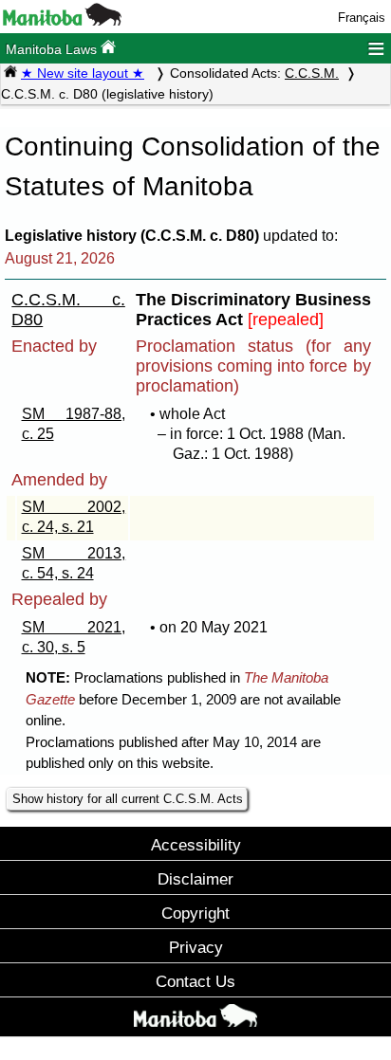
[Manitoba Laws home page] (10, 73)
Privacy (196, 947)
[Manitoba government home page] (62, 21)
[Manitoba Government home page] (195, 1019)
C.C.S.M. (312, 73)
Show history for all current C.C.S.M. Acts (127, 799)
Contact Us (195, 981)
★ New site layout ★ (82, 73)
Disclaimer (195, 878)
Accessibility (196, 844)
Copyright (195, 913)
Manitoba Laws (53, 49)
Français (361, 17)
